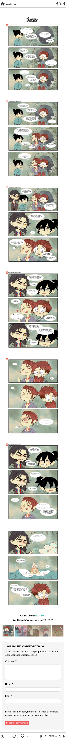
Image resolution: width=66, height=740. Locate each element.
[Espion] (59, 737)
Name (8, 684)
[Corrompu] (64, 737)
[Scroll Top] (2, 737)
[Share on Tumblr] (64, 4)
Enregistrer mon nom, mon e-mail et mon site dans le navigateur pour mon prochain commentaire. (31, 713)
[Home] (3, 4)
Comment (10, 661)
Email (7, 696)
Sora (43, 616)
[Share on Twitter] (61, 4)
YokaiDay (52, 736)
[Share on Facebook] (57, 4)
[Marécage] (46, 737)
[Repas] (41, 737)
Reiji (37, 616)
